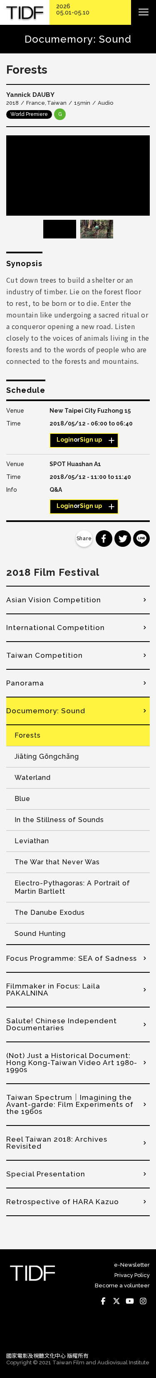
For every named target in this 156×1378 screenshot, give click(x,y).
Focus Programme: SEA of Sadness (71, 958)
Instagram (143, 1301)
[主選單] (143, 12)
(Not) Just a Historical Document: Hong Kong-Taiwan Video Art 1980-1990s (71, 1062)
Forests (28, 735)
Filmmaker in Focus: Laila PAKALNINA (53, 989)
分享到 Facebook (104, 538)
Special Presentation (45, 1174)
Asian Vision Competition (53, 600)
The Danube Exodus (50, 912)
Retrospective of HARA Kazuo (62, 1202)
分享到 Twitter (122, 538)
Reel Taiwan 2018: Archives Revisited (56, 1142)
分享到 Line (141, 538)
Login (65, 439)
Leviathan (32, 841)
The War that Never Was (57, 862)
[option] (78, 175)
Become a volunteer (122, 1285)
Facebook (103, 1301)
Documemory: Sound (45, 711)
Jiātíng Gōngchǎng (47, 756)
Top (141, 1334)
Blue (22, 799)
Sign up (91, 439)
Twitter (116, 1301)
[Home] (24, 12)
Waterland (33, 778)
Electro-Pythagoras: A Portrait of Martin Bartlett (72, 887)
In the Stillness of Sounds (59, 820)
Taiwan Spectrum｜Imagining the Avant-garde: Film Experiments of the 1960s (70, 1104)
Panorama (25, 683)
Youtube (129, 1301)
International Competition (55, 627)
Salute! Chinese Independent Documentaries (61, 1024)
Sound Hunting (40, 934)
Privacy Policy (132, 1275)
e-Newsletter (132, 1265)
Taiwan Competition (44, 655)
